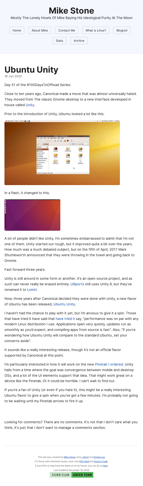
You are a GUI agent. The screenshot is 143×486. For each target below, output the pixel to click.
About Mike (40, 30)
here (105, 465)
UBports (77, 284)
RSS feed (84, 461)
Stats (59, 40)
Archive (79, 40)
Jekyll (85, 457)
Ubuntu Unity (64, 304)
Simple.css (99, 457)
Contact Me (66, 30)
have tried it (65, 319)
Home (17, 30)
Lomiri (32, 290)
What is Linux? (96, 30)
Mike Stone (70, 457)
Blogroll (122, 30)
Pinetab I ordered (109, 364)
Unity (30, 105)
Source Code (101, 461)
